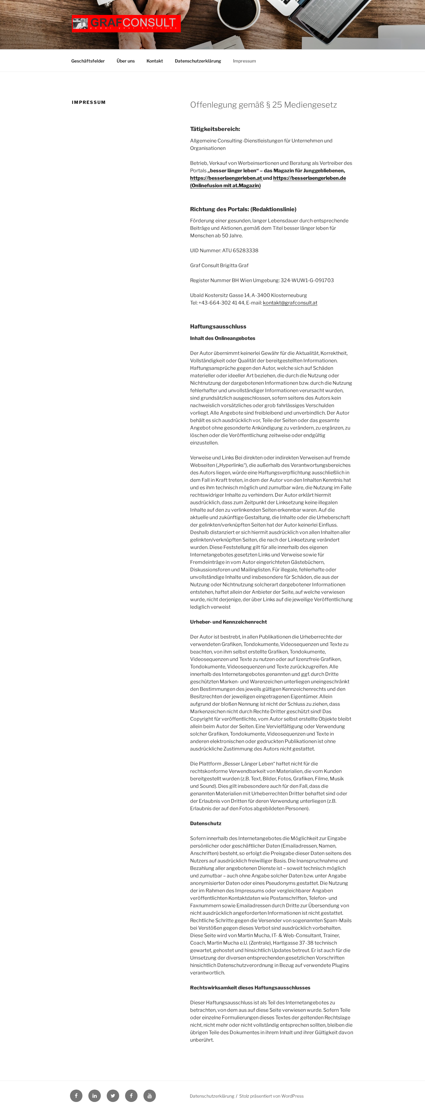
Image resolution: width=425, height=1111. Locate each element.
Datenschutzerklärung (198, 60)
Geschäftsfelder (88, 60)
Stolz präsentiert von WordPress (271, 1096)
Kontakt (155, 60)
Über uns (126, 60)
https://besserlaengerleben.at (226, 178)
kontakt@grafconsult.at (290, 303)
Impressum (244, 60)
